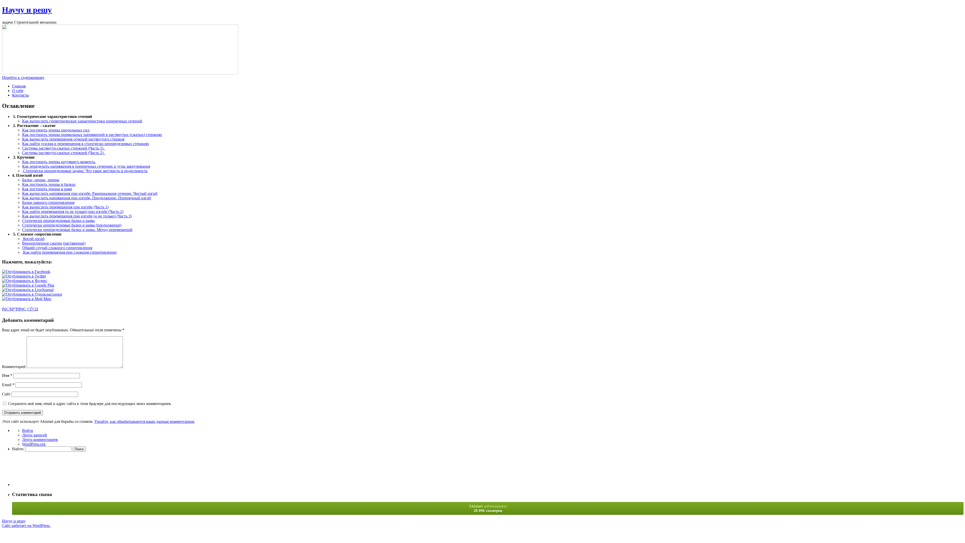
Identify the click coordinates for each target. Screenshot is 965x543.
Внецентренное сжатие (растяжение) (53, 243)
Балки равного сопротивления (48, 202)
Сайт (6, 394)
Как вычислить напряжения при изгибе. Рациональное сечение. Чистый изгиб (89, 193)
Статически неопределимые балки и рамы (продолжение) (71, 225)
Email (8, 385)
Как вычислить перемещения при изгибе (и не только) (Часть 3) (77, 216)
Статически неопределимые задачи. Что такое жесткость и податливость (85, 171)
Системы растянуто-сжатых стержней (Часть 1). (63, 148)
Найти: (18, 449)
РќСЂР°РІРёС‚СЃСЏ (20, 309)
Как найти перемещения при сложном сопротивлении (69, 252)
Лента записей (34, 435)
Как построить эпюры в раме (47, 189)
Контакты (20, 95)
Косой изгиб (33, 239)
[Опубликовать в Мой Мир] (26, 299)
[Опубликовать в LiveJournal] (28, 290)
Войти (27, 430)
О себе (17, 90)
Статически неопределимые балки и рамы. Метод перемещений (77, 230)
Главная (19, 86)
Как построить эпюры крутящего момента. (59, 162)
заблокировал (488, 508)
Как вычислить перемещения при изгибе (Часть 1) (65, 207)
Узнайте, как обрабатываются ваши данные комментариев (144, 421)
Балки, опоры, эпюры (40, 180)
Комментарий (14, 367)
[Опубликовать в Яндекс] (24, 281)
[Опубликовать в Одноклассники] (32, 294)
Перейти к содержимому (23, 77)
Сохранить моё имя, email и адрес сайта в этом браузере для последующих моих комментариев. (90, 403)
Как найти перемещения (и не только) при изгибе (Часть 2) (72, 211)
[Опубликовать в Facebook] (26, 271)
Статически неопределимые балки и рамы (58, 220)
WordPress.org (33, 444)
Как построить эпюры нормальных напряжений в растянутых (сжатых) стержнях (92, 134)
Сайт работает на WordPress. (26, 525)
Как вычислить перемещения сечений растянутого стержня (73, 139)
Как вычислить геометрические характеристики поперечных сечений (82, 121)
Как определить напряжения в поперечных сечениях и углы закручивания (86, 166)
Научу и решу (27, 9)
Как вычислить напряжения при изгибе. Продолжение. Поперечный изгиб (86, 198)
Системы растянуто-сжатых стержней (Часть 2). (63, 153)
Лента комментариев (40, 439)
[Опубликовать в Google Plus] (28, 285)
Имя (7, 375)
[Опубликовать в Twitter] (24, 276)
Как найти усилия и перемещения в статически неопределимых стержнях (85, 144)
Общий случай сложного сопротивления (57, 248)
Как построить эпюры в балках (49, 184)
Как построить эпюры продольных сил (56, 130)
